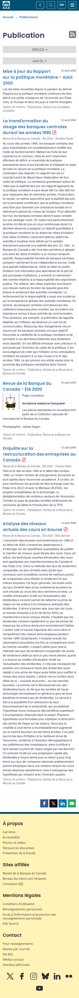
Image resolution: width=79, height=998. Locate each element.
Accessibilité (11, 837)
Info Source (11, 924)
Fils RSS (8, 954)
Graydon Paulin (64, 138)
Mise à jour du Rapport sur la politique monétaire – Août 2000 (38, 77)
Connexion (13, 884)
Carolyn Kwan (63, 466)
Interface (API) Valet (16, 965)
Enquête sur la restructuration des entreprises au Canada (39, 454)
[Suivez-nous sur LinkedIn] (57, 979)
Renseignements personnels (22, 909)
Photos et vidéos (14, 843)
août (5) (38, 61)
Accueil (8, 17)
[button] (44, 803)
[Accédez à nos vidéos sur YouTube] (39, 991)
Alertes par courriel (16, 949)
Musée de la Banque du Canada (24, 873)
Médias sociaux (13, 959)
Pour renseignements (18, 944)
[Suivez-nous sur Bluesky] (46, 979)
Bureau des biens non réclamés (24, 879)
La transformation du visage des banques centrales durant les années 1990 (35, 127)
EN (62, 5)
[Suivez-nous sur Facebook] (22, 979)
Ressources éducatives (18, 848)
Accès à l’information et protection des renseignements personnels (29, 916)
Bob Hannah (62, 535)
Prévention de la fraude (19, 853)
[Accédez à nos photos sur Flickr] (68, 979)
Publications (28, 17)
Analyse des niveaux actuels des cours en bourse (32, 526)
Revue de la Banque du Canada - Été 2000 (28, 138)
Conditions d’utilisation (19, 904)
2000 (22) (38, 50)
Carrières (9, 832)
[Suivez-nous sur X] (10, 979)
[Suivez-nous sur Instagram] (34, 979)
